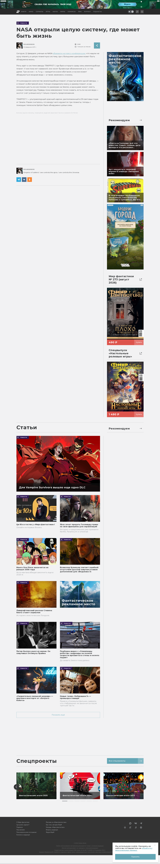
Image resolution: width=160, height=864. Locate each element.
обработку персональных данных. (133, 849)
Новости (23, 23)
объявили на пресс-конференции (69, 53)
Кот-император (29, 44)
